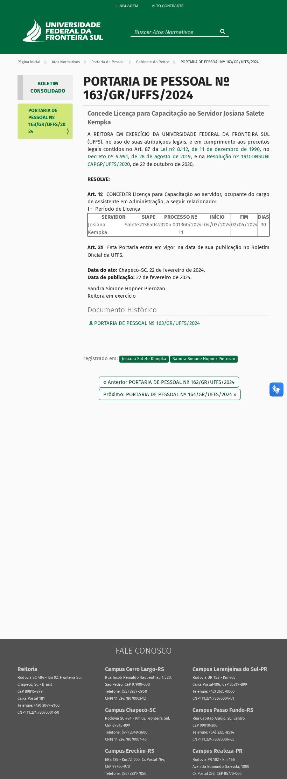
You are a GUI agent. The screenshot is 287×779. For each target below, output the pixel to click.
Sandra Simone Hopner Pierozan (204, 358)
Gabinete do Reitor (152, 62)
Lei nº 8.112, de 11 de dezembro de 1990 (210, 149)
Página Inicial (29, 62)
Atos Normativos (66, 62)
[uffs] (63, 30)
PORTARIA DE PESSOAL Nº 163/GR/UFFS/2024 (46, 121)
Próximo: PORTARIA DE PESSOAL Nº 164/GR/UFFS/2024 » (169, 394)
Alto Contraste (168, 6)
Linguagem (127, 6)
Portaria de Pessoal (108, 62)
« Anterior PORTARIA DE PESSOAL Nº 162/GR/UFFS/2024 (168, 382)
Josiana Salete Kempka (144, 358)
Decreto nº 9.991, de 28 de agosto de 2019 (139, 156)
